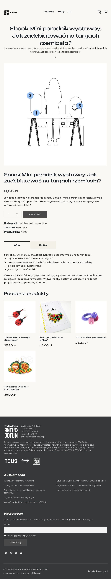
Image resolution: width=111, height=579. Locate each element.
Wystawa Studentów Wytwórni (19, 481)
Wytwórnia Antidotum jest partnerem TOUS (25, 502)
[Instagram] (11, 553)
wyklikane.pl (35, 573)
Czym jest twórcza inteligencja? (19, 497)
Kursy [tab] (43, 245)
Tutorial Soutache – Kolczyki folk (16, 388)
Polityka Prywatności (98, 571)
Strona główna (11, 48)
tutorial (22, 227)
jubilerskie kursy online (72, 48)
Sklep (23, 48)
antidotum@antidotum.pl (33, 437)
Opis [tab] (17, 245)
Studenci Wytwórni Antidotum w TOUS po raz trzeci (81, 481)
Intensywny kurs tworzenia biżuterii (74, 490)
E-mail (7, 524)
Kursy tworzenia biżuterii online (43, 48)
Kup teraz (35, 214)
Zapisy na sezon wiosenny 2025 (19, 485)
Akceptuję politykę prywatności (21, 535)
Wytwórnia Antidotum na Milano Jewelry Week (79, 485)
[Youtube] (21, 553)
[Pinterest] (16, 553)
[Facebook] (6, 553)
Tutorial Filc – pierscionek (90, 337)
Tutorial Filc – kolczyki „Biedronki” (17, 338)
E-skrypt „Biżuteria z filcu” (51, 338)
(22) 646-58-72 (30, 434)
